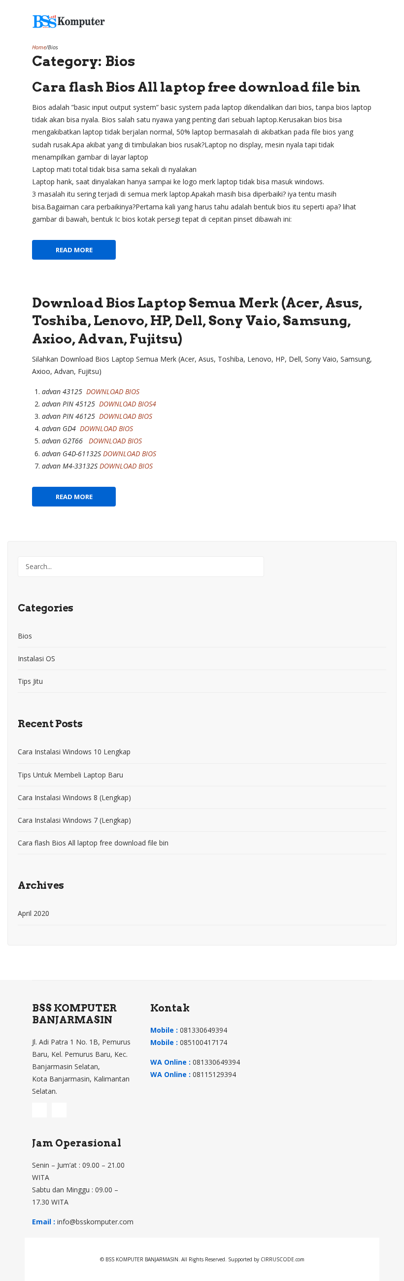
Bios (25, 635)
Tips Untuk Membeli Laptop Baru (70, 774)
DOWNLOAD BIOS (112, 391)
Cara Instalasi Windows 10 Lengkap (74, 751)
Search (254, 566)
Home (39, 47)
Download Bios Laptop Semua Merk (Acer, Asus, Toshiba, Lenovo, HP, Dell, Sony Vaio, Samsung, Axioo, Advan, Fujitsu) (197, 321)
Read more (74, 249)
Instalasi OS (36, 658)
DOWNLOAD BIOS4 (127, 403)
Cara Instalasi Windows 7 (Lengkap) (74, 820)
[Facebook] (59, 1110)
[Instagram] (39, 1110)
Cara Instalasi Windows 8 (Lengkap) (74, 797)
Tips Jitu (30, 681)
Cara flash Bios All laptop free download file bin (196, 87)
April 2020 (33, 913)
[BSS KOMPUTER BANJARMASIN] (69, 20)
